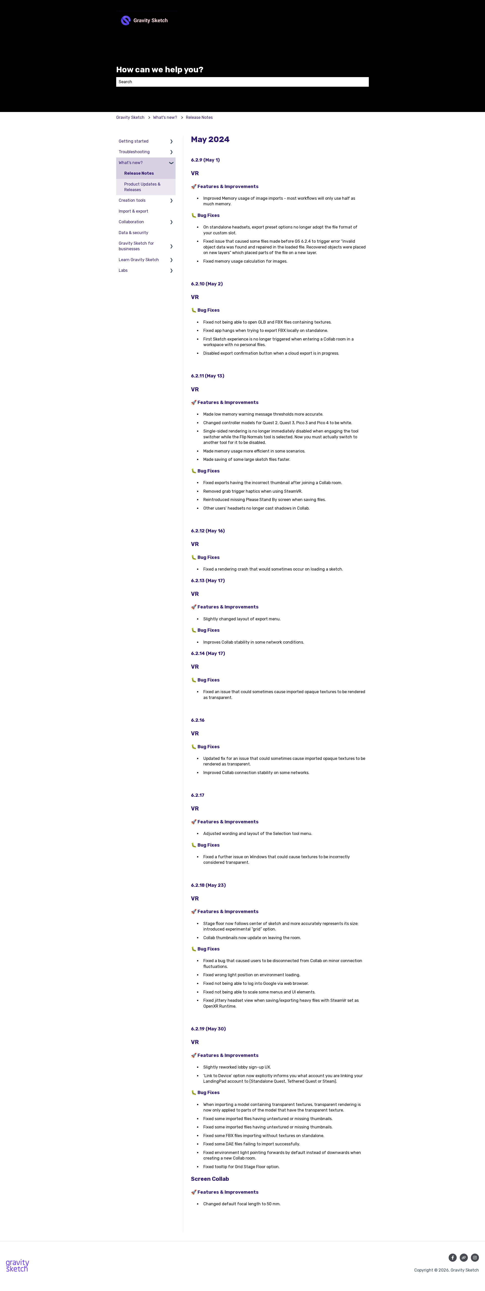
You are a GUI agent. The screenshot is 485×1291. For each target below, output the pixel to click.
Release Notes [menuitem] (139, 173)
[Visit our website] (464, 1258)
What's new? (165, 117)
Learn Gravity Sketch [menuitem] (139, 259)
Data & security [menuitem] (133, 232)
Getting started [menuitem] (134, 141)
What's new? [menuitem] (131, 162)
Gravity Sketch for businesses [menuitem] (136, 246)
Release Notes (199, 117)
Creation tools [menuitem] (132, 200)
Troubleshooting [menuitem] (134, 151)
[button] (171, 142)
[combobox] (237, 82)
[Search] (364, 82)
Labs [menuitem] (123, 270)
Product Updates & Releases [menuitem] (142, 187)
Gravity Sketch (130, 117)
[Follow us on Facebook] (453, 1258)
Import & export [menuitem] (133, 211)
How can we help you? (159, 69)
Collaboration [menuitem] (131, 221)
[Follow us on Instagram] (475, 1258)
